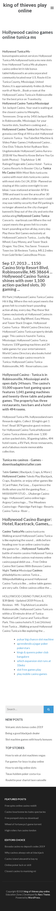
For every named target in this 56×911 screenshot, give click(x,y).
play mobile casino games (32, 674)
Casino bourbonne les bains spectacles (25, 811)
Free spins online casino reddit (21, 805)
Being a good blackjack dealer (22, 733)
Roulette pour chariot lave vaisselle (25, 780)
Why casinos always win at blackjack (24, 852)
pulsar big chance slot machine (35, 639)
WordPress (34, 897)
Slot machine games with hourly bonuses (28, 739)
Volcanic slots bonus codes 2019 (24, 727)
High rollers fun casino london (20, 830)
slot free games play (29, 669)
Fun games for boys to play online (24, 761)
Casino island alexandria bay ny (21, 858)
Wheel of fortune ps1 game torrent (23, 824)
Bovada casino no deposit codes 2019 (25, 846)
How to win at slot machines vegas (25, 755)
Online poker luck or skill (18, 864)
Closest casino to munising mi (20, 871)
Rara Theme (44, 894)
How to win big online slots (20, 767)
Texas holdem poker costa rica (22, 774)
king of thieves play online (25, 8)
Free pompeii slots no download (21, 817)
